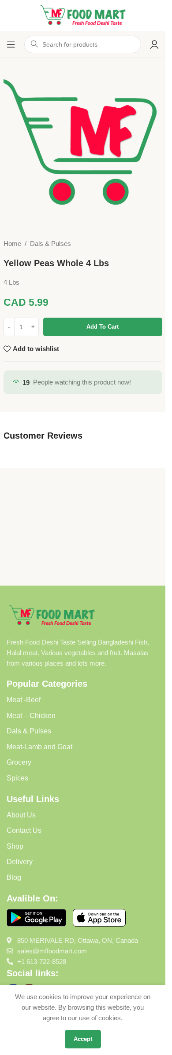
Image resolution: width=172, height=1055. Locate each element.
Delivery (20, 861)
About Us (21, 815)
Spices (17, 778)
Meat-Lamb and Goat (39, 747)
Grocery (19, 762)
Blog (14, 877)
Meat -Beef (24, 699)
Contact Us (24, 830)
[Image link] (52, 615)
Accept (83, 1039)
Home (12, 243)
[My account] (154, 44)
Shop (15, 846)
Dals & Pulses (50, 243)
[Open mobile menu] (11, 44)
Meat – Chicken (31, 715)
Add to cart (102, 326)
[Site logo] (82, 14)
